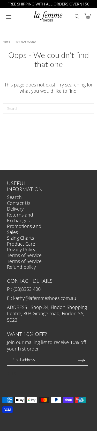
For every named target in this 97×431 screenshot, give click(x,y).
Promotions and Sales (24, 229)
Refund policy (21, 267)
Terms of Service (24, 255)
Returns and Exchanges (20, 218)
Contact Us (18, 203)
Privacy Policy (21, 249)
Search (14, 197)
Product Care (21, 244)
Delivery (15, 209)
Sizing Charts (20, 238)
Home (6, 41)
